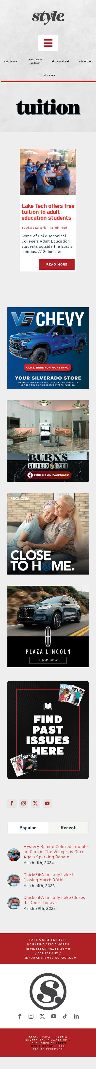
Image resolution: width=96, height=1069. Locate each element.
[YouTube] (47, 803)
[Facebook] (11, 803)
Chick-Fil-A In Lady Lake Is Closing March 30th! (49, 877)
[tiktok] (65, 1016)
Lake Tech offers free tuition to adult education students (47, 211)
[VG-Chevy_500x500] (48, 310)
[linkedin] (76, 1016)
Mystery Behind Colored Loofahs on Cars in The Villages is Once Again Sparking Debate (56, 851)
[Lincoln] (48, 588)
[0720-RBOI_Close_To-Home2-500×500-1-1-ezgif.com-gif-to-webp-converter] (48, 495)
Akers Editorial (37, 227)
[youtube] (53, 1016)
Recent (68, 827)
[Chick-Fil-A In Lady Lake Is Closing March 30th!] (13, 876)
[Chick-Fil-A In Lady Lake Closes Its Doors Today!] (13, 899)
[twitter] (42, 1016)
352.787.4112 (48, 953)
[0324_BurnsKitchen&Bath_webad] (48, 403)
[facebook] (19, 1016)
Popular (27, 827)
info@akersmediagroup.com (51, 958)
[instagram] (31, 1016)
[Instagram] (23, 803)
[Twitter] (35, 803)
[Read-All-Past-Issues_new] (48, 682)
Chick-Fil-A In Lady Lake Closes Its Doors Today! (54, 900)
